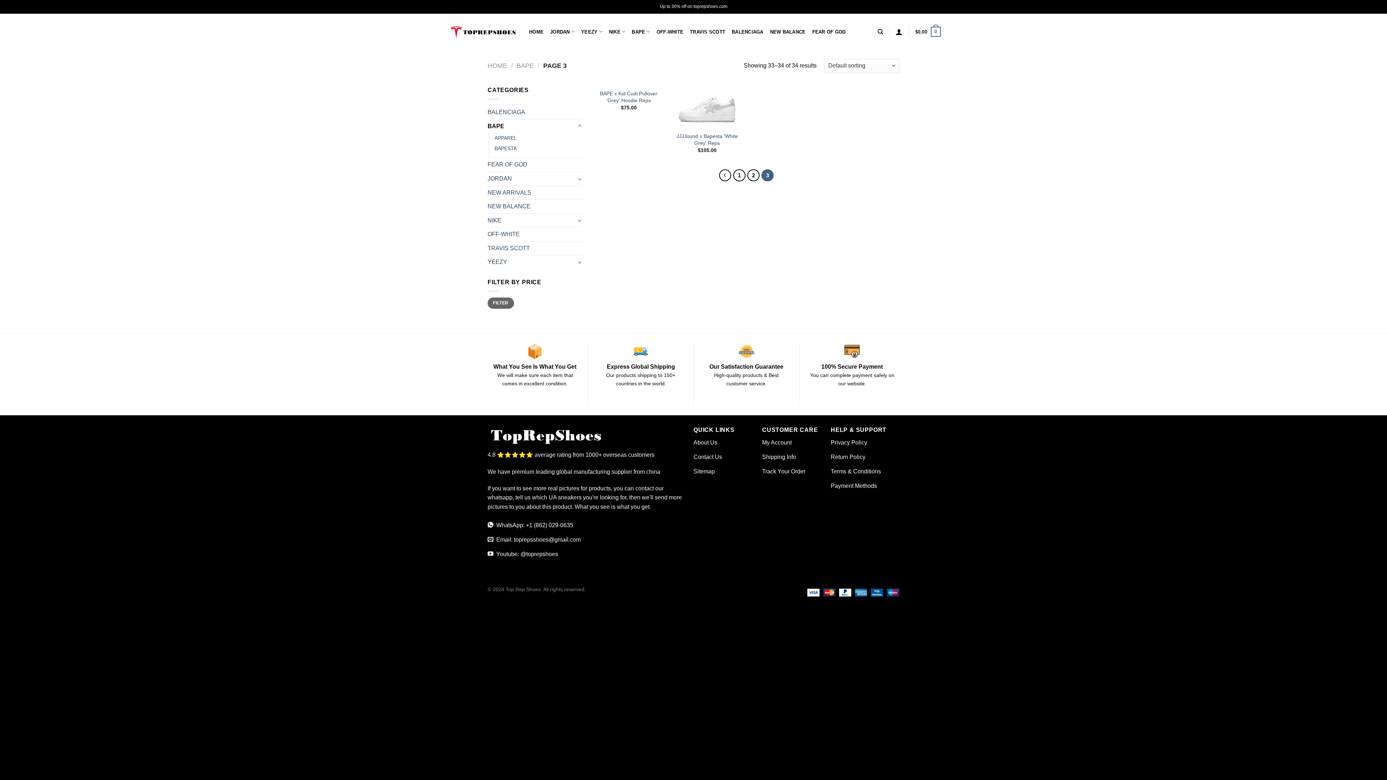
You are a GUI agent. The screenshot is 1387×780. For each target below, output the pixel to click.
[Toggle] (580, 126)
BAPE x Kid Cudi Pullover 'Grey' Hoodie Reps (628, 97)
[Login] (899, 32)
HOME (536, 32)
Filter (500, 303)
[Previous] (725, 175)
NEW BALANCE (788, 32)
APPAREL (505, 138)
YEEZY (589, 32)
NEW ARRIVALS (509, 193)
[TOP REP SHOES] (482, 32)
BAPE (638, 32)
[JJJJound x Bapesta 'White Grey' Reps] (707, 107)
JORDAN (560, 32)
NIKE (615, 32)
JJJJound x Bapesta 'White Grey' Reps (707, 139)
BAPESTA (505, 148)
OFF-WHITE (670, 32)
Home (497, 65)
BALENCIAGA (748, 32)
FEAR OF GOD (829, 32)
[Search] (880, 32)
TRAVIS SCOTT (707, 32)
